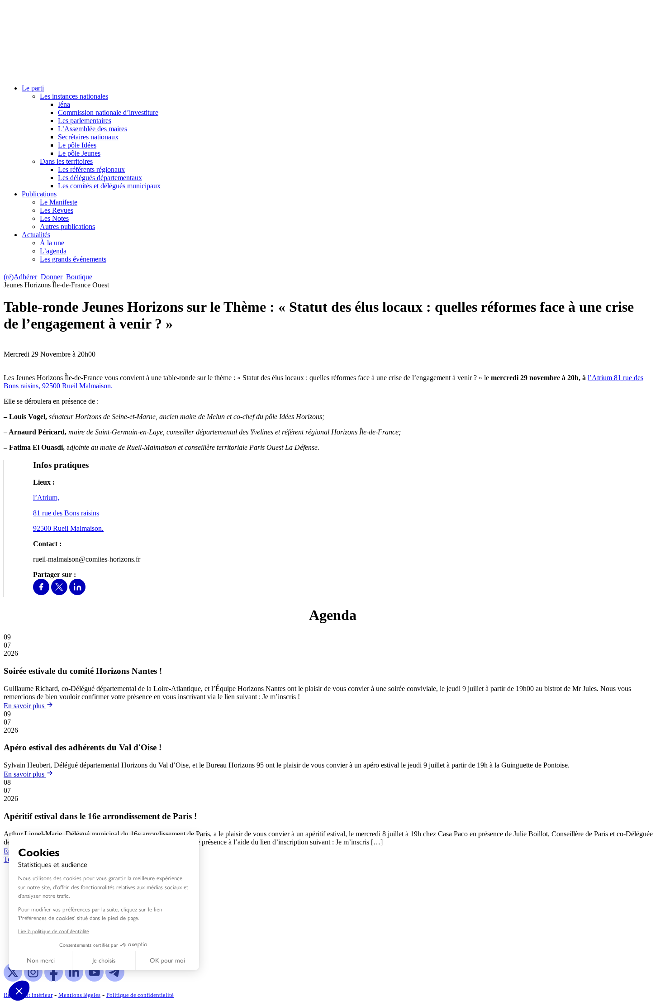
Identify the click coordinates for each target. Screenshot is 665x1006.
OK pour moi (167, 960)
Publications (39, 194)
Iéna (64, 104)
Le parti (33, 88)
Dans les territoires (66, 161)
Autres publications (67, 226)
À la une (52, 243)
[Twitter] (59, 592)
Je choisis (103, 960)
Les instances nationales (74, 96)
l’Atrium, (46, 497)
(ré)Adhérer (20, 277)
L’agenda (53, 251)
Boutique (79, 277)
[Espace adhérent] (112, 277)
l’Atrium (601, 377)
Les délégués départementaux (100, 177)
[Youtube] (94, 979)
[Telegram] (114, 979)
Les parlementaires (84, 120)
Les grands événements (73, 259)
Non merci (41, 960)
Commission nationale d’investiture (108, 112)
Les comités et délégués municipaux (109, 186)
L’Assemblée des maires (92, 129)
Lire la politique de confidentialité (53, 931)
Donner (51, 277)
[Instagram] (33, 979)
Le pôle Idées (77, 145)
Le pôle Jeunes (79, 153)
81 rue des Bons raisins (66, 513)
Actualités (36, 234)
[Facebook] (41, 592)
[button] (19, 990)
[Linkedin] (77, 592)
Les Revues (56, 210)
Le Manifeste (58, 202)
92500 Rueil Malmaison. (77, 386)
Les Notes (54, 218)
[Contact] (100, 277)
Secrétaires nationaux (88, 137)
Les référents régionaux (91, 169)
